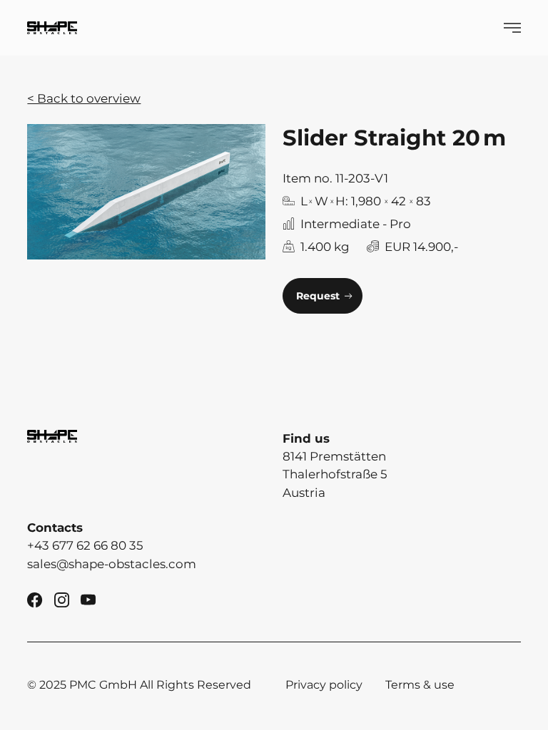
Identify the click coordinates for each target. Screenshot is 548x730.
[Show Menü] (512, 28)
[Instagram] (61, 598)
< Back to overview (84, 98)
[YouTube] (88, 598)
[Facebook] (34, 598)
